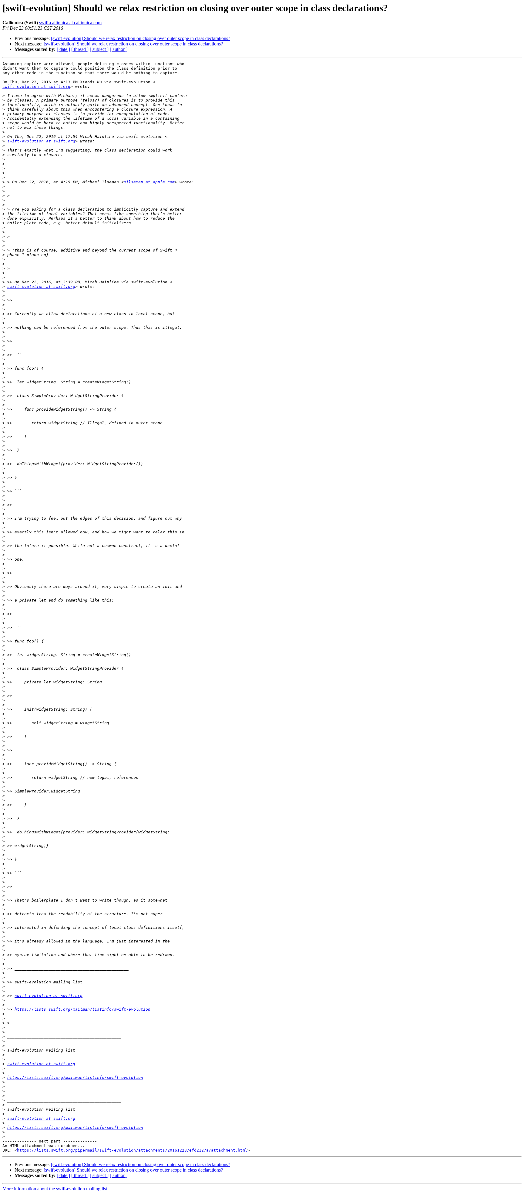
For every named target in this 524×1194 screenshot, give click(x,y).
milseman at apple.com (149, 182)
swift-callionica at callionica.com (70, 22)
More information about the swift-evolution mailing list (54, 1188)
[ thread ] (80, 49)
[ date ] (63, 49)
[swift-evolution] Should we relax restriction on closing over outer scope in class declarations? (140, 38)
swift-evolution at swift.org (36, 86)
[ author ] (118, 49)
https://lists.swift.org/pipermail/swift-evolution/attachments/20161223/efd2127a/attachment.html (132, 1150)
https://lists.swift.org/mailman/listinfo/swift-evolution (82, 1009)
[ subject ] (99, 49)
